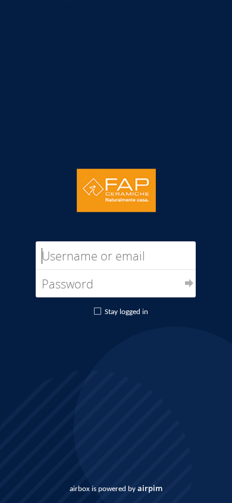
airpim (149, 488)
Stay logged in (126, 312)
